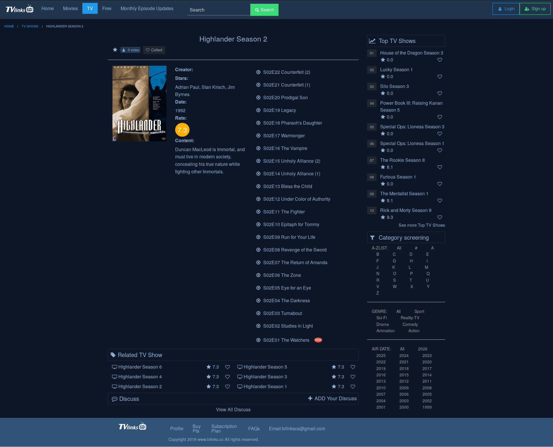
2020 (427, 362)
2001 (381, 407)
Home (47, 8)
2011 (427, 381)
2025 (381, 355)
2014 (427, 374)
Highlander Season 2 (140, 386)
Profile (176, 428)
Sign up (538, 8)
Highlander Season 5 (265, 366)
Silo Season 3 (394, 86)
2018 (404, 368)
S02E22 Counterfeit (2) (286, 72)
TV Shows (30, 26)
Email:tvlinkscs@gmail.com (297, 428)
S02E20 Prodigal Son (285, 97)
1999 (427, 407)
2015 (404, 374)
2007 (381, 394)
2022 (381, 362)
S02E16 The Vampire (284, 148)
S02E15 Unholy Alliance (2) (291, 160)
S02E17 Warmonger (283, 135)
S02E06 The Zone (281, 275)
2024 (404, 355)
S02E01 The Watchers (291, 340)
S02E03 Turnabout (282, 313)
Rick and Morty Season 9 (405, 210)
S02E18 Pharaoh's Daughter (292, 122)
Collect (156, 49)
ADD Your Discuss (336, 398)
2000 (404, 407)
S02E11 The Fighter (283, 211)
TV (90, 8)
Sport (419, 311)
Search (267, 9)
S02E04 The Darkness (286, 300)
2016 (381, 374)
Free (106, 8)
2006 (404, 394)
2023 (427, 355)
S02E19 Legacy (279, 110)
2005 (427, 394)
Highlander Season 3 (265, 376)
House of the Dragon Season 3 (411, 52)
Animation (385, 330)
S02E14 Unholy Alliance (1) (291, 173)
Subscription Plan (224, 428)
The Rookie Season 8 (402, 160)
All (399, 248)
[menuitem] (506, 9)
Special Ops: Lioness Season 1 (412, 143)
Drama (382, 324)
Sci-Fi (381, 317)
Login (509, 8)
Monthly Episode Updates (147, 8)
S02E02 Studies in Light (287, 325)
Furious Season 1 (398, 176)
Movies (70, 8)
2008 (427, 387)
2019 (381, 368)
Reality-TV (410, 317)
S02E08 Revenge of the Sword (294, 249)
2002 (427, 400)
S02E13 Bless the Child (287, 186)
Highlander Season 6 (140, 366)
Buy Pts (197, 428)
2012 (404, 381)
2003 (404, 400)
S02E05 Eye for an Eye (286, 287)
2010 (381, 387)
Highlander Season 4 (140, 376)
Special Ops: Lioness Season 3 (412, 126)
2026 (422, 349)
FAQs (254, 428)
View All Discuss (233, 409)
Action (414, 330)
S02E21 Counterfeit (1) (286, 84)
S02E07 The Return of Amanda (294, 262)
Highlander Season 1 (265, 386)
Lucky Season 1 (396, 69)
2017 (427, 368)
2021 (404, 362)
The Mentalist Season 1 (404, 193)
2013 (381, 381)
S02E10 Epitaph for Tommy (290, 224)
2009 (404, 387)
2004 (381, 400)
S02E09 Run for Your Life (288, 237)
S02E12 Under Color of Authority (296, 199)
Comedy (410, 324)
